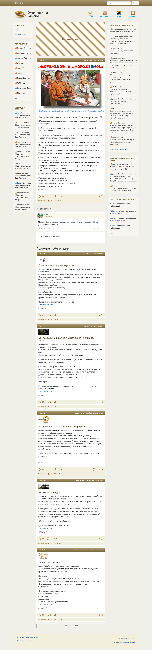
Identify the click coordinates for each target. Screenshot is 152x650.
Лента (90, 12)
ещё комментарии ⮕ (118, 149)
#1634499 (42, 480)
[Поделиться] (55, 196)
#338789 (113, 226)
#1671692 (42, 326)
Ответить (41, 229)
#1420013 (113, 218)
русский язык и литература (94, 413)
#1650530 (42, 550)
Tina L (42, 189)
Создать (133, 12)
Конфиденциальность (24, 641)
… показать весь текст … (47, 305)
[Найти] (134, 3)
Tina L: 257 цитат (71, 626)
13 (43, 539)
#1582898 (113, 211)
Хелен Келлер (117, 213)
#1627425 (42, 254)
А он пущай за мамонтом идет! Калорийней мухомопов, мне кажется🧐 (122, 142)
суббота (18, 29)
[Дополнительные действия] (61, 196)
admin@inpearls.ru (129, 643)
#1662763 (42, 413)
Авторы (119, 12)
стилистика (90, 480)
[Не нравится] (102, 228)
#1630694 (42, 60)
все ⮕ (112, 233)
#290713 (113, 204)
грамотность (98, 60)
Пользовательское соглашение (27, 637)
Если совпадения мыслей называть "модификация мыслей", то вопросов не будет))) (123, 41)
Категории (104, 12)
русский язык (88, 60)
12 (43, 469)
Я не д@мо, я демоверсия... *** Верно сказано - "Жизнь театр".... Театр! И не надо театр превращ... (123, 178)
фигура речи (99, 480)
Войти (20, 3)
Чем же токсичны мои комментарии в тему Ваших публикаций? (120, 91)
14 (43, 196)
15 (43, 402)
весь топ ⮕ (19, 98)
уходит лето (20, 34)
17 (43, 315)
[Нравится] (39, 196)
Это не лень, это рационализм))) (122, 31)
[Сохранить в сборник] (47, 196)
